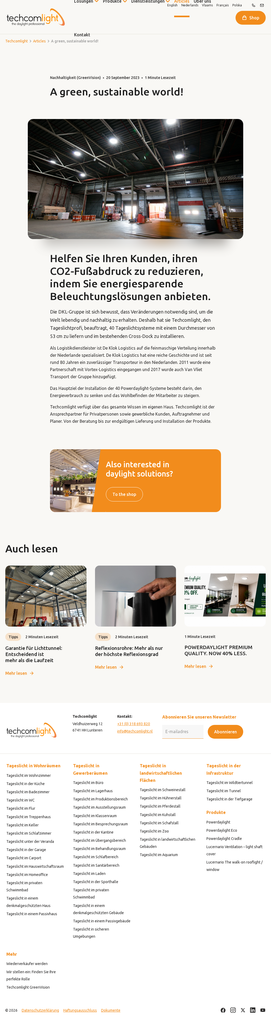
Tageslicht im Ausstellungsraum (99, 807)
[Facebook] (223, 1010)
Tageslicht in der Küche (25, 784)
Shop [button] (254, 17)
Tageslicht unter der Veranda (30, 841)
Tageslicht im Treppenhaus (28, 817)
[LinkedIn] (253, 1010)
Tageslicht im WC (20, 800)
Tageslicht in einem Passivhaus (31, 914)
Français (222, 5)
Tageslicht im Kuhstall (158, 815)
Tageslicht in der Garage (26, 850)
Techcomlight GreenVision (28, 987)
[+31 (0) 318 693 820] (253, 5)
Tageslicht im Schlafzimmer (28, 833)
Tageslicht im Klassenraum (95, 816)
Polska (237, 5)
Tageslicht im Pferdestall (160, 806)
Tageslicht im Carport (23, 858)
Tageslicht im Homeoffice (27, 875)
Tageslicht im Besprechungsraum (100, 824)
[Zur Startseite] (35, 17)
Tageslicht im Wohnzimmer (28, 775)
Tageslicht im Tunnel (223, 791)
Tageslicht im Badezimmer (27, 792)
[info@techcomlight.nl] (262, 5)
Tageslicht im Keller (22, 825)
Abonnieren (225, 731)
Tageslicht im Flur (20, 808)
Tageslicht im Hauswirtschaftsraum (35, 866)
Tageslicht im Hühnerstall (161, 798)
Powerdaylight (218, 822)
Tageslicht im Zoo (154, 831)
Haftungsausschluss (80, 1010)
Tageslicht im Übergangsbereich (99, 840)
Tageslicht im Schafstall (159, 823)
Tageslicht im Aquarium (159, 855)
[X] (243, 1010)
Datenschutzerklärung (40, 1010)
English (172, 5)
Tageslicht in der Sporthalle (95, 882)
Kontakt (82, 34)
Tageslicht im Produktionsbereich (100, 799)
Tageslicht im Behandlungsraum (99, 849)
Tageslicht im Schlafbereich (95, 857)
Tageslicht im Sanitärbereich (96, 865)
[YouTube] (263, 1010)
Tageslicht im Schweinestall (163, 790)
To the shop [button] (124, 494)
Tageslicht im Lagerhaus (93, 791)
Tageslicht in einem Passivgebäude (101, 921)
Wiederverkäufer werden (27, 964)
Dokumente (110, 1010)
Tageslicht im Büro (88, 783)
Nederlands (189, 5)
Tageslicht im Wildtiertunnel (229, 783)
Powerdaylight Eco (221, 830)
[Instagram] (233, 1010)
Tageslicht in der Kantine (93, 832)
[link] (46, 621)
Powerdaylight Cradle (224, 838)
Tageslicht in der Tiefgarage (229, 799)
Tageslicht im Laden (89, 873)
